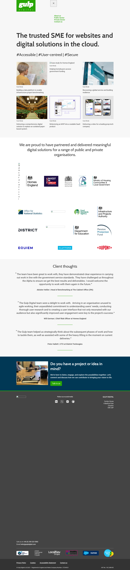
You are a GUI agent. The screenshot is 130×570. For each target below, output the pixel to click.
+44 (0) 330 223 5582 (31, 542)
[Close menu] (53, 3)
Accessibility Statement (48, 563)
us (66, 563)
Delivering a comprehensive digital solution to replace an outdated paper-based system (30, 126)
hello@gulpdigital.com (28, 544)
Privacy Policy (21, 563)
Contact (62, 563)
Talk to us (56, 383)
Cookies (33, 563)
